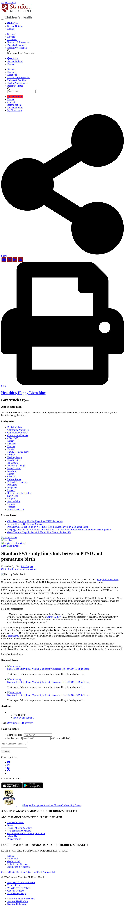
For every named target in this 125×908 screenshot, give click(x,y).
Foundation (12, 858)
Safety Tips (12, 496)
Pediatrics (12, 485)
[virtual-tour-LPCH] (8, 762)
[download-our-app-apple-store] (11, 787)
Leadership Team (15, 822)
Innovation (12, 463)
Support (11, 498)
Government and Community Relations (26, 833)
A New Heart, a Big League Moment (25, 524)
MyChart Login (14, 110)
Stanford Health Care (17, 901)
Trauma (11, 504)
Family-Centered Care (18, 452)
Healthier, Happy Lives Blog (23, 393)
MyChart (14, 23)
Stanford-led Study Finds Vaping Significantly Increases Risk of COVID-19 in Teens (48, 669)
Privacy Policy (14, 839)
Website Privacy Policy (18, 888)
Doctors (11, 446)
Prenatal (11, 490)
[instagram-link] (8, 765)
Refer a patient (14, 105)
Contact (11, 102)
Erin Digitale (27, 566)
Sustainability (13, 501)
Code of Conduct (15, 890)
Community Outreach (17, 432)
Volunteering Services (17, 864)
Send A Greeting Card (31, 872)
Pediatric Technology (17, 482)
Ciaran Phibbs (53, 616)
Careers (5, 872)
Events (10, 449)
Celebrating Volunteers (18, 430)
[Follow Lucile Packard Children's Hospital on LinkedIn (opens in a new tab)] (8, 767)
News (10, 825)
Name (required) (15, 734)
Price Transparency (16, 893)
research (29, 723)
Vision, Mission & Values (19, 828)
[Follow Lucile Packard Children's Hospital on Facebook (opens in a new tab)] (8, 770)
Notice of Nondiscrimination (21, 882)
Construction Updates (17, 435)
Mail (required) (14, 738)
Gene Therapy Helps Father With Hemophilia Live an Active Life (39, 532)
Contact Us (14, 872)
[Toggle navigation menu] (2, 19)
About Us (12, 836)
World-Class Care (15, 509)
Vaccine (11, 507)
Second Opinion (15, 26)
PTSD (21, 723)
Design (10, 441)
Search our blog (15, 53)
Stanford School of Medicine (21, 898)
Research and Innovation (19, 493)
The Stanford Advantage (19, 830)
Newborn (11, 471)
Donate (10, 28)
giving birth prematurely (107, 579)
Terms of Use (13, 885)
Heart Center (13, 460)
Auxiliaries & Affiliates (18, 867)
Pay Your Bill (49, 872)
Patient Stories (14, 479)
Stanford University (16, 904)
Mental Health (14, 468)
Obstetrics (12, 476)
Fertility (11, 454)
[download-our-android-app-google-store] (32, 787)
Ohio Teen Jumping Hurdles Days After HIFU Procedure (34, 521)
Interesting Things (16, 465)
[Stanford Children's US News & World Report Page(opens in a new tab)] (9, 805)
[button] (62, 254)
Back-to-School (14, 427)
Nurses (10, 474)
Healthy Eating (14, 457)
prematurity (13, 635)
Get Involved (13, 861)
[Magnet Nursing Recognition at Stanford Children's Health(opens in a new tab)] (49, 805)
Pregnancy (12, 487)
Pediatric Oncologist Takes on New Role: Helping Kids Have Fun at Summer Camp (47, 527)
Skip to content (8, 2)
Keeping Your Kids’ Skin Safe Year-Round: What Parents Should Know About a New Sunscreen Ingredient (59, 529)
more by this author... (23, 717)
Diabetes (11, 443)
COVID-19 (12, 438)
